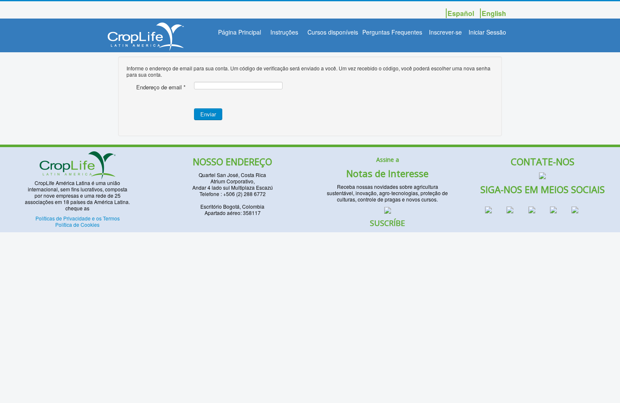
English (494, 13)
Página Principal (239, 32)
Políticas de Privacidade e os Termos (77, 218)
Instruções (284, 32)
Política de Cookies (77, 224)
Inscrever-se (445, 32)
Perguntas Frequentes (392, 32)
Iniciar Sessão (487, 32)
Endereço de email (161, 87)
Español (461, 13)
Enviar (208, 114)
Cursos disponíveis (332, 32)
